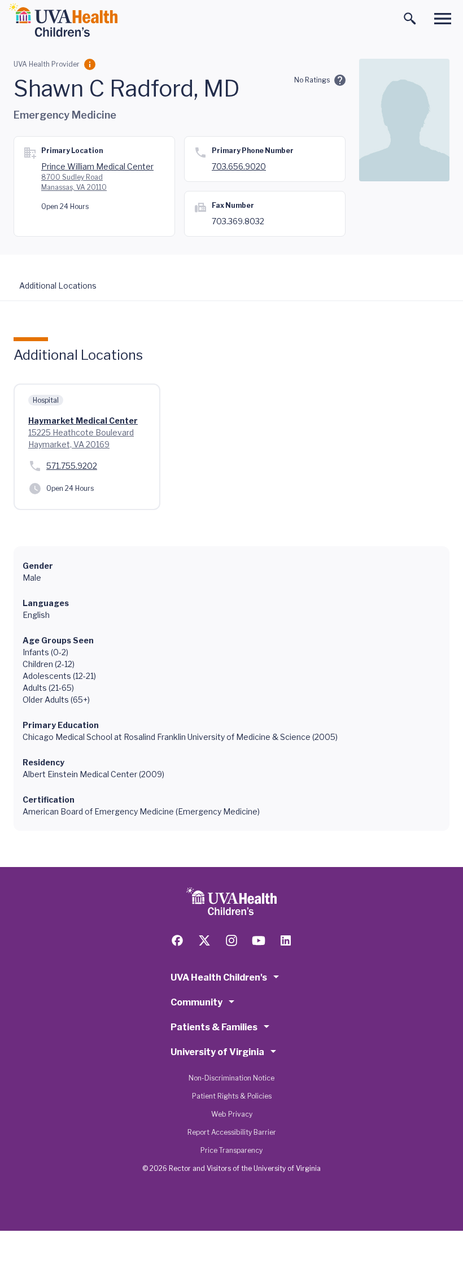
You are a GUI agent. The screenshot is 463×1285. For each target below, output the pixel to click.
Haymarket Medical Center (83, 420)
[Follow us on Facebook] (177, 940)
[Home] (63, 20)
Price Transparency (231, 1150)
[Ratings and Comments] (340, 80)
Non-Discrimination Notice (231, 1078)
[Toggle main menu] (442, 18)
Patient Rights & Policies (232, 1096)
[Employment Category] (89, 64)
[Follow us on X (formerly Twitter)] (204, 940)
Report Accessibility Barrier (231, 1132)
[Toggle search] (410, 18)
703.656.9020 (239, 166)
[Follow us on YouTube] (258, 940)
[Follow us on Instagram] (231, 940)
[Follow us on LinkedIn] (285, 940)
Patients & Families (214, 1027)
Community (196, 1002)
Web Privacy (231, 1114)
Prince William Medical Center (97, 166)
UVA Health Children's (219, 977)
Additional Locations (58, 285)
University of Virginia (217, 1052)
